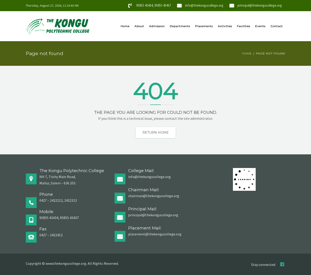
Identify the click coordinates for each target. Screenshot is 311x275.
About (139, 26)
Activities (225, 26)
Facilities (243, 26)
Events (260, 26)
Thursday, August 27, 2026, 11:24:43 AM (52, 5)
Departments (180, 26)
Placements (204, 26)
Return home (156, 132)
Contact (276, 26)
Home (125, 26)
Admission (157, 26)
